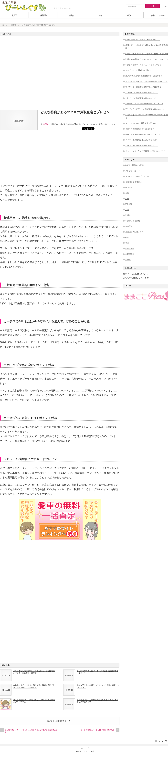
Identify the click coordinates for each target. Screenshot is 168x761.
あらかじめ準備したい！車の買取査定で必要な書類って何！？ (97, 672)
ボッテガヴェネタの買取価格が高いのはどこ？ (144, 103)
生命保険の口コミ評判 (134, 232)
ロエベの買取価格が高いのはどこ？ (139, 129)
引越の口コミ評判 (132, 221)
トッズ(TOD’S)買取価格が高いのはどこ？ (142, 70)
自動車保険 (129, 248)
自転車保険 (129, 254)
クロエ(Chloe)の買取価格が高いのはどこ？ (142, 134)
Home (4, 25)
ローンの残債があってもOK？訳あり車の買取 (98, 730)
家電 (127, 210)
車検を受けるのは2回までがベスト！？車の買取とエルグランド (98, 686)
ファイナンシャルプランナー (137, 176)
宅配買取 (43, 15)
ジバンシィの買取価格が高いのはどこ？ (141, 145)
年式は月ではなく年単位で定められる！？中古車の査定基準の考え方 (97, 701)
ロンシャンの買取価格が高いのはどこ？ (141, 92)
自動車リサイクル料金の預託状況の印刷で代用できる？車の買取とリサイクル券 (34, 686)
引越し (72, 15)
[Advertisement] (59, 74)
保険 (101, 15)
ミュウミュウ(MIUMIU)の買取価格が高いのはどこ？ (146, 81)
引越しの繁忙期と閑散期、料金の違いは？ (142, 39)
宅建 (127, 199)
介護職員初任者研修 (133, 182)
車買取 (14, 15)
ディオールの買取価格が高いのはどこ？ (141, 140)
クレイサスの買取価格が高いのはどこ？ (141, 98)
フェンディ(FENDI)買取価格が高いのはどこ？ (144, 123)
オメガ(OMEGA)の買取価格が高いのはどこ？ (143, 76)
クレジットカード (132, 171)
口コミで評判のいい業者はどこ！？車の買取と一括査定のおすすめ (34, 701)
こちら (126, 278)
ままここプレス (86, 748)
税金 (127, 243)
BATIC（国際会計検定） (135, 165)
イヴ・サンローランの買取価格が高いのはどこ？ (145, 151)
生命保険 (129, 226)
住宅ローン (129, 187)
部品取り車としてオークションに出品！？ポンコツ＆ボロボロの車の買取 (31, 731)
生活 (129, 15)
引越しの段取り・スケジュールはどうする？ (143, 65)
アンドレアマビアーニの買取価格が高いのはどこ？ (146, 109)
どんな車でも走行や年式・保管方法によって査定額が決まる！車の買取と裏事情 (34, 672)
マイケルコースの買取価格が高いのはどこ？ (143, 87)
